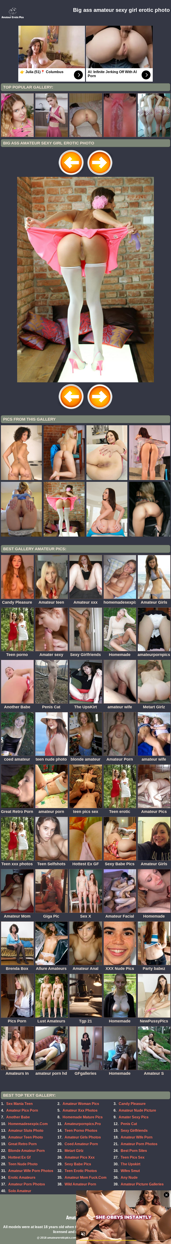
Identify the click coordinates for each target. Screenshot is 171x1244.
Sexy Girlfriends (134, 1130)
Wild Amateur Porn (80, 1184)
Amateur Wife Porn (137, 1137)
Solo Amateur (19, 1191)
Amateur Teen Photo (25, 1137)
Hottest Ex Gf (19, 1157)
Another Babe (18, 1117)
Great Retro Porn (22, 1144)
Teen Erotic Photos (81, 1171)
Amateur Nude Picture (137, 1110)
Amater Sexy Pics (134, 1117)
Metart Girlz (74, 1151)
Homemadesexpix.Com (28, 1124)
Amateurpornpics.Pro (82, 1124)
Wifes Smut (130, 1171)
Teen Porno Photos (81, 1130)
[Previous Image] (71, 176)
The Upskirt (130, 1164)
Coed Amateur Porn (81, 1144)
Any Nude (129, 1177)
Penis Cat (129, 1124)
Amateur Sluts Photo (25, 1130)
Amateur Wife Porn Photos (30, 1171)
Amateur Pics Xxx (80, 1157)
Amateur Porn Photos (139, 1144)
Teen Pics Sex (133, 1157)
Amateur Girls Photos (83, 1137)
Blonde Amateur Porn (26, 1151)
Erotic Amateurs (21, 1177)
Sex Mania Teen (19, 1104)
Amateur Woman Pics (81, 1104)
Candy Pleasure (132, 1104)
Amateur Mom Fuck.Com (85, 1177)
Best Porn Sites (134, 1151)
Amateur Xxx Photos (80, 1110)
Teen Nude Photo (23, 1164)
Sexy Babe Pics (78, 1164)
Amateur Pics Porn (22, 1110)
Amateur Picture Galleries (142, 1184)
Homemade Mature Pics (83, 1117)
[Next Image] (100, 176)
